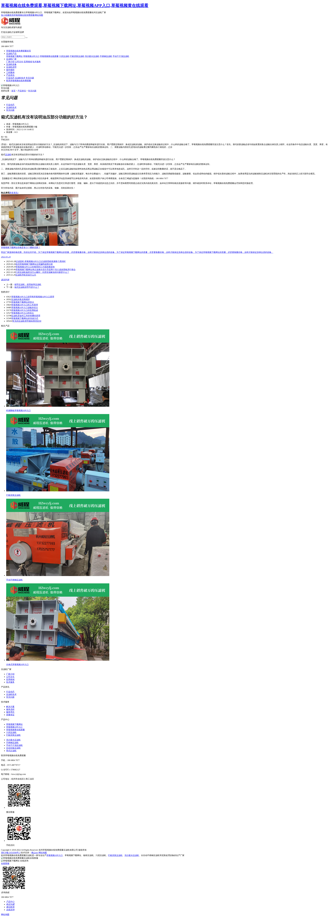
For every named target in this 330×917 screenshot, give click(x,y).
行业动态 (10, 78)
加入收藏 (5, 15)
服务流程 (10, 709)
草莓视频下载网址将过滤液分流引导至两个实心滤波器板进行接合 (46, 269)
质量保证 (10, 715)
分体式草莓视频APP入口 (17, 664)
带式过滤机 (11, 751)
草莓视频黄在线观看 (49, 56)
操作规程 (10, 70)
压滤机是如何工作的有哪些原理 (25, 316)
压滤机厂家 (11, 59)
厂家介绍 (10, 62)
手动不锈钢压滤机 (14, 580)
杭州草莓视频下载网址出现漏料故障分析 (34, 264)
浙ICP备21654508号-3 (10, 853)
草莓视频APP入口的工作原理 (24, 305)
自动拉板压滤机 (13, 748)
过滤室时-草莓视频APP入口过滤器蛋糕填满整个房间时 (41, 261)
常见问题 (30, 78)
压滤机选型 (11, 67)
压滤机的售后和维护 (20, 299)
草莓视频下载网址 (14, 56)
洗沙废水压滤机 (92, 56)
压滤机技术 (20, 78)
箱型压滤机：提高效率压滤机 (27, 284)
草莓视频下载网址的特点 (22, 302)
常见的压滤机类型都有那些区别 (26, 321)
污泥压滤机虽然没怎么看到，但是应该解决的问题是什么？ (42, 272)
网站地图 (39, 15)
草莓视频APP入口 (31, 56)
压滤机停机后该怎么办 (25, 275)
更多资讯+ (14, 193)
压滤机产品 (11, 53)
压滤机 (8, 154)
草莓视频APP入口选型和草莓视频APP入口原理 (32, 297)
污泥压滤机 (64, 56)
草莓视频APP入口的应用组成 (24, 310)
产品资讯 (10, 75)
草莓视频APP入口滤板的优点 (24, 307)
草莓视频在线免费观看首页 (18, 51)
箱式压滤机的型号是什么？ (26, 287)
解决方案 (10, 707)
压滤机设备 (11, 64)
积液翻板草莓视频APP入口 (18, 410)
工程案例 (10, 72)
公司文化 (19, 62)
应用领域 (28, 62)
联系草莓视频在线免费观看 (22, 15)
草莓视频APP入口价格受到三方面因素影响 (35, 267)
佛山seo (34, 853)
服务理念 (10, 712)
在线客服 (5, 863)
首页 (13, 91)
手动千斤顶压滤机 (121, 56)
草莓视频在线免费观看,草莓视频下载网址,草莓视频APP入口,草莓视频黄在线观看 (74, 5)
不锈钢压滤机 (106, 56)
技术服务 (36, 62)
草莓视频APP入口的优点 (22, 313)
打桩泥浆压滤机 (77, 56)
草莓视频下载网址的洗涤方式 (24, 318)
